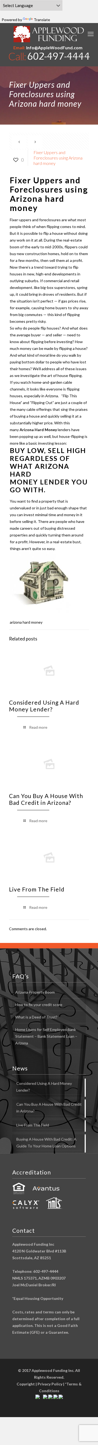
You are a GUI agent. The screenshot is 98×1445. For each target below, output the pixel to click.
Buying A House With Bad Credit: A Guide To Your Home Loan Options (46, 1142)
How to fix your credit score (38, 1004)
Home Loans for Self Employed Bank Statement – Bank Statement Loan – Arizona (46, 1036)
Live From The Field (37, 889)
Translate (42, 19)
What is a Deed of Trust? (36, 1017)
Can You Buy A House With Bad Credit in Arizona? (46, 799)
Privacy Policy (50, 1384)
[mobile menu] (90, 33)
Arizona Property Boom (35, 992)
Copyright (26, 1384)
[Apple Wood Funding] (49, 34)
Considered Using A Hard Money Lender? (44, 705)
